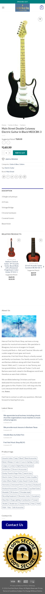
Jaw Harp (28, 485)
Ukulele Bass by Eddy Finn (13, 435)
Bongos (10, 462)
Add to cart (20, 153)
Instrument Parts (17, 485)
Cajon (17, 462)
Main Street (10, 172)
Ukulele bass (13, 504)
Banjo (4, 462)
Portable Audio (25, 492)
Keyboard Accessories (9, 489)
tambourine (26, 500)
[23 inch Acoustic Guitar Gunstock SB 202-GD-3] (33, 250)
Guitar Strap (33, 481)
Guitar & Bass (13, 125)
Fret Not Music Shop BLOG (14, 442)
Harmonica (6, 485)
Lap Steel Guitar (34, 489)
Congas (4, 466)
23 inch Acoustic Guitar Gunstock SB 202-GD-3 (33, 267)
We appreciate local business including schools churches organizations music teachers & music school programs (21, 417)
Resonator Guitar (24, 496)
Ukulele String (24, 504)
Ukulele (4, 504)
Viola (32, 504)
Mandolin (5, 492)
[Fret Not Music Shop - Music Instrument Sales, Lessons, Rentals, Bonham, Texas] (22, 8)
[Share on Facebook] (8, 177)
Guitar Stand (22, 481)
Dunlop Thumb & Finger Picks (12, 473)
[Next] (43, 271)
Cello (36, 462)
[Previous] (1, 271)
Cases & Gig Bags (27, 462)
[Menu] (3, 7)
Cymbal (12, 466)
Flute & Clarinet (19, 477)
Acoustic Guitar (7, 458)
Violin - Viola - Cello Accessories (13, 507)
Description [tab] (7, 191)
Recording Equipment (9, 496)
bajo (16, 458)
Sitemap (32, 586)
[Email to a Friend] (16, 177)
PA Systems (14, 492)
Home (4, 125)
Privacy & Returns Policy (19, 586)
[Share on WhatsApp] (4, 177)
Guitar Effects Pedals (9, 481)
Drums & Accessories (20, 469)
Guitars (23, 125)
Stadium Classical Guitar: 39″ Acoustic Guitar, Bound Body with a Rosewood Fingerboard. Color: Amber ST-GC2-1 (11, 267)
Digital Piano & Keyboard (25, 466)
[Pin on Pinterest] (20, 177)
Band (21, 458)
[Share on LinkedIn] (25, 177)
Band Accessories (31, 458)
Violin (38, 504)
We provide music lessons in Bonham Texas (20, 427)
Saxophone (35, 496)
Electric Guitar (9, 168)
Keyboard (37, 485)
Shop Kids (5, 500)
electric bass (28, 473)
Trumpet (35, 500)
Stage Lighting (15, 500)
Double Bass (6, 469)
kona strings (23, 489)
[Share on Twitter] (12, 177)
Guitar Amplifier (32, 477)
